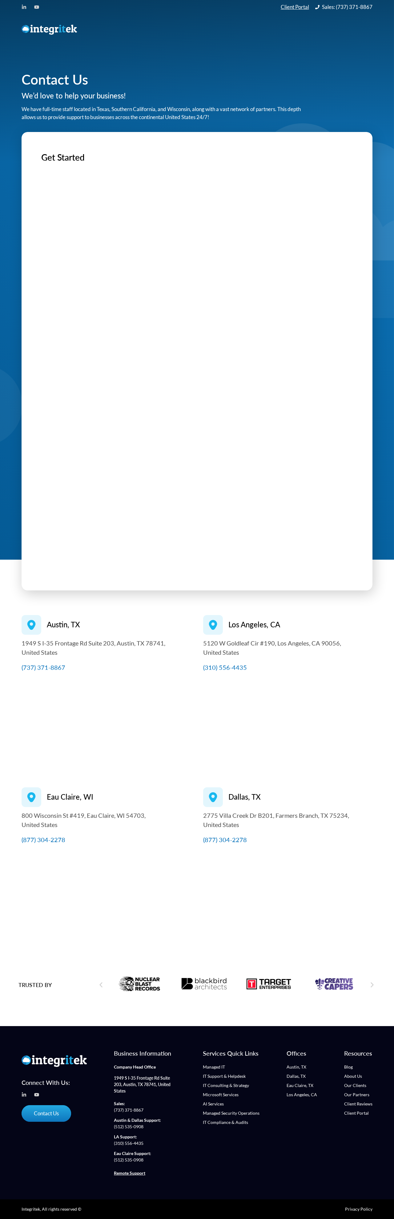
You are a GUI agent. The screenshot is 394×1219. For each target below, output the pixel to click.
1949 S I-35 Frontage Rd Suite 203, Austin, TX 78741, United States (142, 1084)
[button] (101, 984)
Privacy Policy (358, 1209)
